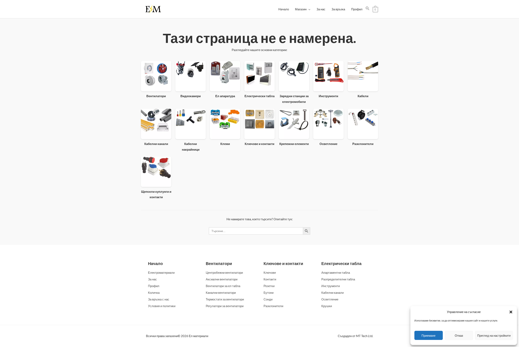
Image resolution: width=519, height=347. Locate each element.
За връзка (338, 9)
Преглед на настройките (494, 335)
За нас (320, 9)
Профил (356, 9)
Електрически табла (341, 263)
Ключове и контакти (283, 263)
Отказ (459, 335)
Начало (283, 9)
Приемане (428, 335)
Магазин (301, 9)
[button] (511, 312)
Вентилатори (219, 263)
